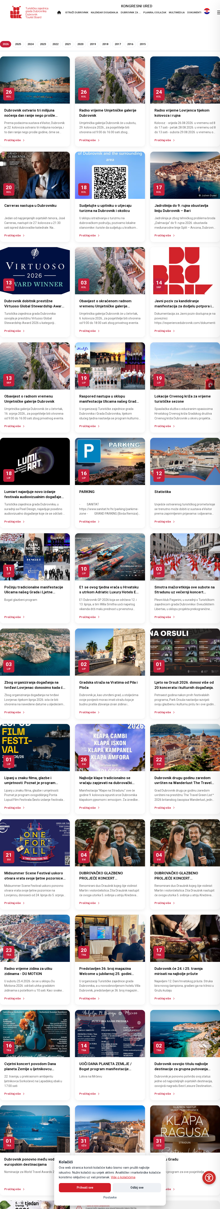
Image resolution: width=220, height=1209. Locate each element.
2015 (143, 44)
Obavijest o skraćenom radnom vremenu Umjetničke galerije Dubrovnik (105, 306)
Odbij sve (137, 1187)
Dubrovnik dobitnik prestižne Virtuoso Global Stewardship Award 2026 (34, 306)
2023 (43, 44)
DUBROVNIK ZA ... (131, 12)
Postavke (110, 1197)
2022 (55, 44)
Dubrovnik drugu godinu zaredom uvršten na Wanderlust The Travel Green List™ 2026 (182, 783)
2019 (93, 44)
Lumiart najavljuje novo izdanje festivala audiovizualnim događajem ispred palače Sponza (34, 497)
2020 (80, 44)
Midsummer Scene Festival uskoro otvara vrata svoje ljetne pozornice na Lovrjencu (33, 878)
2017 (118, 44)
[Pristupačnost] (209, 1177)
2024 (31, 44)
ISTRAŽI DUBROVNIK (76, 12)
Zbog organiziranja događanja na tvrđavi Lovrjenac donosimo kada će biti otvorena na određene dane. (34, 687)
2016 (130, 44)
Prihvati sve (85, 1187)
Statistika (162, 492)
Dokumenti (194, 12)
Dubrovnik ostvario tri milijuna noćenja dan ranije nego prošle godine (29, 115)
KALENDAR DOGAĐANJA (104, 12)
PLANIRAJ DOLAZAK (154, 12)
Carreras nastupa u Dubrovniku (30, 205)
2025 (18, 44)
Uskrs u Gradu (166, 1159)
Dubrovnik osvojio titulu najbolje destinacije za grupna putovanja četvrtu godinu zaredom (181, 1069)
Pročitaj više (12, 140)
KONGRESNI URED (136, 6)
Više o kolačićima (123, 1177)
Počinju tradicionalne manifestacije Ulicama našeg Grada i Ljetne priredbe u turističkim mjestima (33, 592)
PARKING (87, 492)
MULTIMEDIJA (177, 12)
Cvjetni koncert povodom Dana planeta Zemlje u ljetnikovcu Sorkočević (30, 1069)
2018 (105, 44)
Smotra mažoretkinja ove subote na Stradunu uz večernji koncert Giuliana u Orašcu (184, 592)
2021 (68, 44)
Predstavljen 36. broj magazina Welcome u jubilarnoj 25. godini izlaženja (105, 973)
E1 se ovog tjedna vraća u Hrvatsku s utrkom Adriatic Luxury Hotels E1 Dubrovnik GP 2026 (109, 592)
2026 (6, 44)
